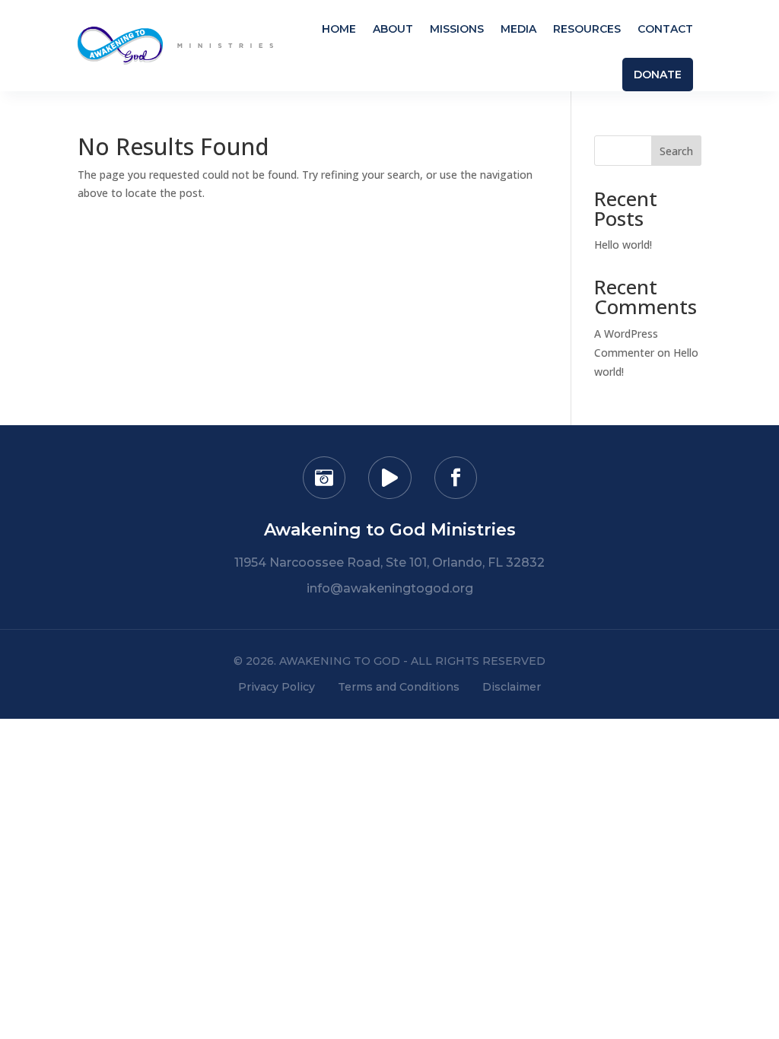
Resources (587, 29)
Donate (658, 74)
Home (339, 29)
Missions (457, 29)
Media (518, 29)
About (393, 29)
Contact (665, 29)
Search (676, 151)
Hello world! (623, 244)
